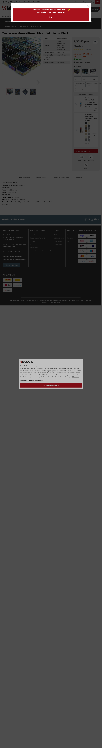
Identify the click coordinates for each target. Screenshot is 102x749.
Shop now (52, 17)
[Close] (88, 5)
